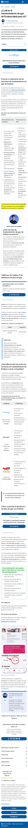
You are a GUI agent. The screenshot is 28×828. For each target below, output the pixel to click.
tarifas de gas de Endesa (18, 90)
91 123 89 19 (15, 739)
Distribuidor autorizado (8, 72)
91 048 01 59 (15, 295)
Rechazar (14, 812)
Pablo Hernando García (13, 20)
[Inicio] (2, 6)
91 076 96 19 (14, 66)
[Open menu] (23, 2)
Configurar (14, 816)
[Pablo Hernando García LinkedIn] (3, 23)
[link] (7, 776)
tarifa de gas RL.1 (11, 545)
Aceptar (14, 808)
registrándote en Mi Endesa (8, 621)
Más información (5, 804)
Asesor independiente (8, 299)
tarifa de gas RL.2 (21, 545)
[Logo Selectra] (5, 2)
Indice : (4, 44)
